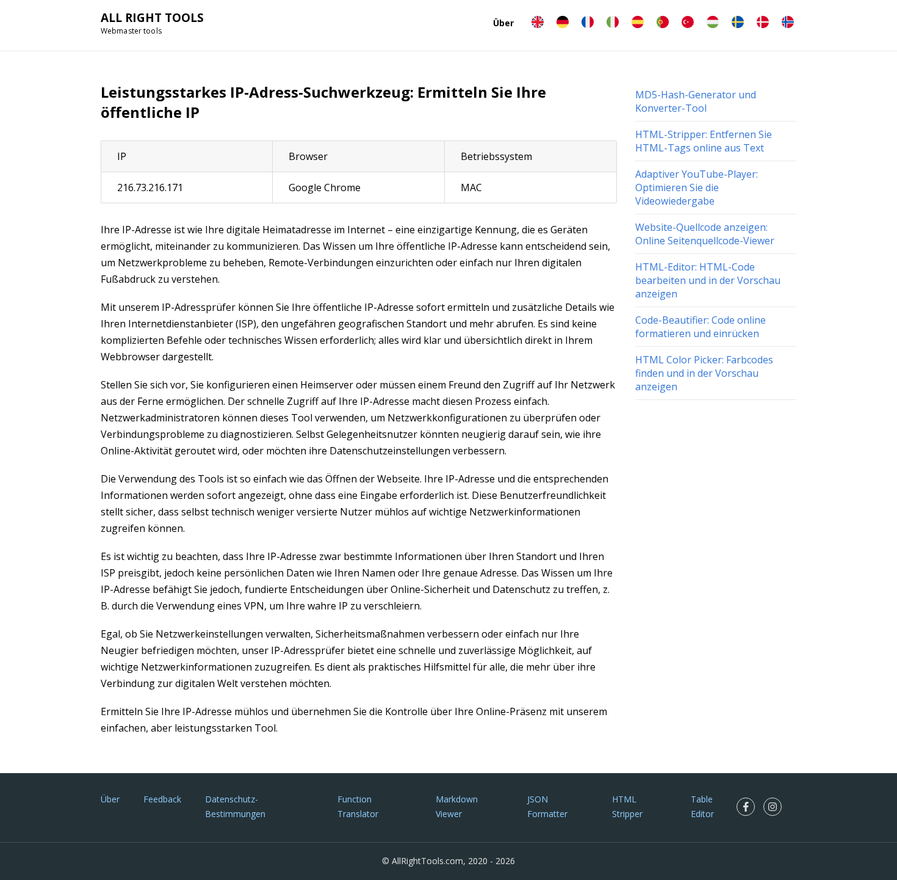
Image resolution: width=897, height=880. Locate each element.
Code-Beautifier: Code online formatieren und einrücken (700, 326)
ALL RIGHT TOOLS (152, 18)
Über (503, 23)
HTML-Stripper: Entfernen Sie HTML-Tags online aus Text (703, 141)
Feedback (162, 799)
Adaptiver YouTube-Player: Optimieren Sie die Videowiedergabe (696, 187)
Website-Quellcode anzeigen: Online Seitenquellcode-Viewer (704, 233)
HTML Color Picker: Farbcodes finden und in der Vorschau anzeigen (704, 373)
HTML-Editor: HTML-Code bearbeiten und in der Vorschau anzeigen (707, 280)
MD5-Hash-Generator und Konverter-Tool (695, 101)
